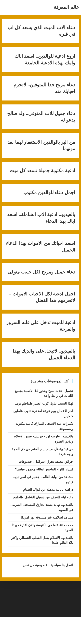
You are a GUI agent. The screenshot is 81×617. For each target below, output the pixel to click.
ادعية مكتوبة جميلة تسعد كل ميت (42, 170)
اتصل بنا (67, 565)
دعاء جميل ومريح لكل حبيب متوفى (41, 271)
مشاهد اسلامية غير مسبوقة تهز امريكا (47, 517)
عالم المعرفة (66, 7)
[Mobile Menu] (3, 7)
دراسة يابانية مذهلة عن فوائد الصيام (48, 489)
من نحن (28, 565)
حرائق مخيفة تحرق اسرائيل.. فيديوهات (46, 461)
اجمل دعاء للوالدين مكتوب (49, 192)
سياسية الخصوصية (47, 565)
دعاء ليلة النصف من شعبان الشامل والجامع (43, 497)
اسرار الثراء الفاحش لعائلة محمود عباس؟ (44, 469)
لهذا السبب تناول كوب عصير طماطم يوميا (44, 403)
